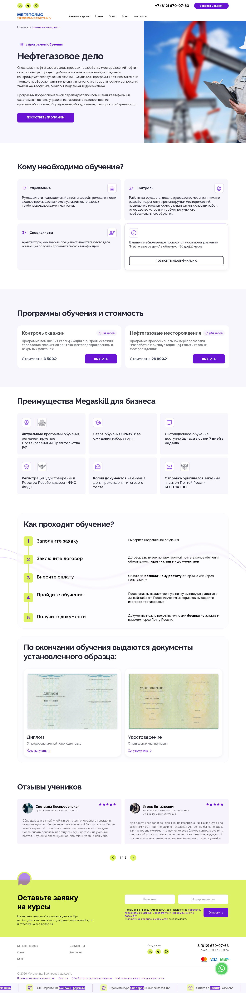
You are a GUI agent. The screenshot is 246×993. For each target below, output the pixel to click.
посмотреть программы (46, 117)
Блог (125, 16)
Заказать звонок (211, 5)
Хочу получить (37, 750)
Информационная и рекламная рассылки (140, 978)
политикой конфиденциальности (147, 918)
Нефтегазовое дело (45, 27)
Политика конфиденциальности (36, 978)
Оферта (63, 978)
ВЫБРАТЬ (101, 358)
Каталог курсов (79, 16)
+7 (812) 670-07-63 (172, 5)
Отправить (216, 912)
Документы (77, 945)
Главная (22, 27)
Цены (99, 16)
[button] (113, 858)
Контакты (140, 16)
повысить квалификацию (176, 260)
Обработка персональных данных (92, 978)
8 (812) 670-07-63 (213, 946)
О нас (112, 16)
